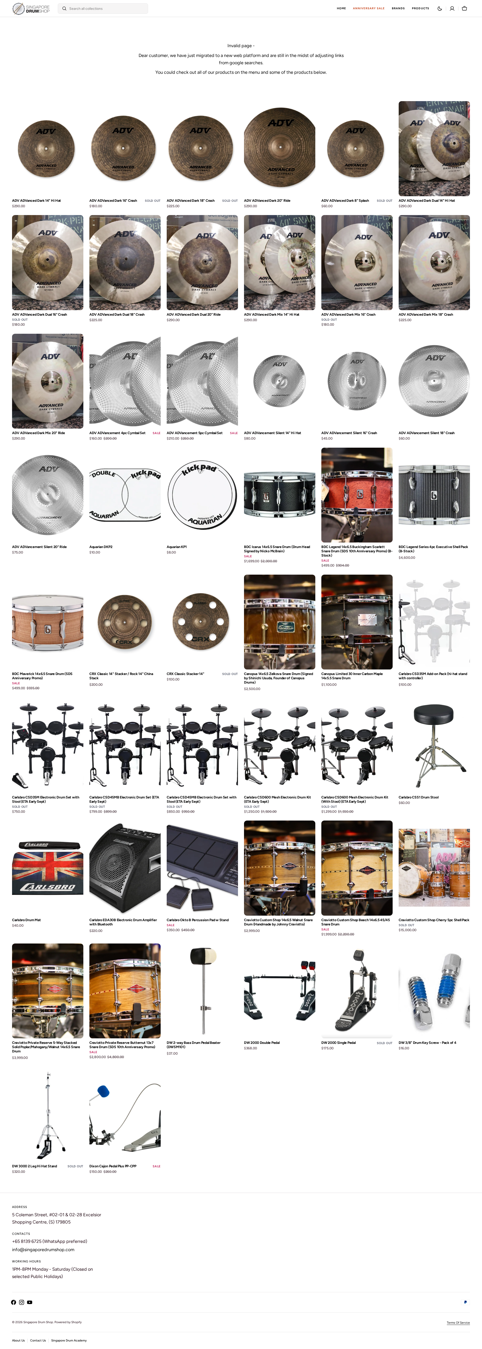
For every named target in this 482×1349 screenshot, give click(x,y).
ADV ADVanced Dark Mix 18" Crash (426, 315)
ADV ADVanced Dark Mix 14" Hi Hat (271, 315)
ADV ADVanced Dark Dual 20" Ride (193, 315)
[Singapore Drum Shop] (31, 8)
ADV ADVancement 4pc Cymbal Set (117, 433)
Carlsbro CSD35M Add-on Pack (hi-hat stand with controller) (433, 676)
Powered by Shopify (68, 1322)
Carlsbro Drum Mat (26, 920)
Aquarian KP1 (177, 547)
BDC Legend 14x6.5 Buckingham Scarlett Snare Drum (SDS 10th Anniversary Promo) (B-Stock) (357, 551)
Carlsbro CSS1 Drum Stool (418, 797)
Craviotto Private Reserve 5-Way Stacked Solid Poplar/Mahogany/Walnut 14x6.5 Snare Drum (46, 1047)
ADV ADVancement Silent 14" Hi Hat (272, 433)
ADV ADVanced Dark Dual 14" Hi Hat (427, 201)
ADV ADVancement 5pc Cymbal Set (195, 433)
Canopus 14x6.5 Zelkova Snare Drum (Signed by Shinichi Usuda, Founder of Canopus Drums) (278, 678)
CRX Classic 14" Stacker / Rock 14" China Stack (121, 676)
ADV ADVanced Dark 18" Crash (190, 201)
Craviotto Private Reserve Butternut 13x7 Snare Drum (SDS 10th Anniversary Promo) (122, 1045)
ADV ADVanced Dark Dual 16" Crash (39, 315)
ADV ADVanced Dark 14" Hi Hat (36, 201)
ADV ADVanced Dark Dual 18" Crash (117, 315)
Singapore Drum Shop (38, 1322)
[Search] (62, 9)
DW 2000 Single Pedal (338, 1043)
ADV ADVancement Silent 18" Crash (427, 433)
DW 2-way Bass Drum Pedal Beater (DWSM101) (193, 1045)
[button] (452, 8)
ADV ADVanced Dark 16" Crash (113, 201)
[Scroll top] (476, 1343)
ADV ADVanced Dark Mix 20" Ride (38, 433)
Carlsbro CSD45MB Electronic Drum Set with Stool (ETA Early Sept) (201, 799)
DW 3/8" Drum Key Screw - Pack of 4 (427, 1043)
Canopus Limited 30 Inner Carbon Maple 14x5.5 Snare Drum (352, 676)
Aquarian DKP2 (100, 547)
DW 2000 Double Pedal (261, 1043)
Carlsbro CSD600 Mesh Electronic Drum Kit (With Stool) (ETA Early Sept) (354, 799)
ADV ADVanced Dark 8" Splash (345, 201)
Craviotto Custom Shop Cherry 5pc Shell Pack (434, 920)
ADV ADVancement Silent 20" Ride (39, 547)
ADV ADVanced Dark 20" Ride (267, 201)
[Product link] (47, 155)
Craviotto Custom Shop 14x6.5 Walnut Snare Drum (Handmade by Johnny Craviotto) (278, 922)
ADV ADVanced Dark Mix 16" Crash (348, 315)
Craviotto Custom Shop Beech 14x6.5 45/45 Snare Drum (355, 922)
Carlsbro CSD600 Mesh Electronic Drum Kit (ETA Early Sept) (277, 799)
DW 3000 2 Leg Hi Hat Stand (34, 1166)
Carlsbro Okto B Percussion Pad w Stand (197, 920)
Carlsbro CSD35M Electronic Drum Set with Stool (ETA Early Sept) (45, 799)
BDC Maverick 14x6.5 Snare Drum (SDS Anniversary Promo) (42, 676)
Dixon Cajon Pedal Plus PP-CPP (112, 1166)
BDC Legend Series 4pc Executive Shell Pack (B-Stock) (433, 549)
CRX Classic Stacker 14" (185, 674)
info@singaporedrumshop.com (43, 1249)
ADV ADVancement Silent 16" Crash (349, 433)
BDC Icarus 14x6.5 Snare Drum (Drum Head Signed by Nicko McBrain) (277, 549)
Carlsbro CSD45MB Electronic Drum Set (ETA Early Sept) (124, 799)
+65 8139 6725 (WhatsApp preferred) (49, 1241)
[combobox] (107, 9)
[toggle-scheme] (439, 8)
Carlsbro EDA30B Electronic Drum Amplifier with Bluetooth (123, 922)
